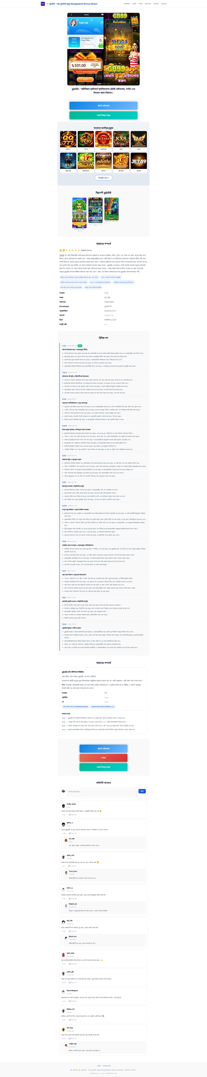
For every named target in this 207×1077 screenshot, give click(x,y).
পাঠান (142, 791)
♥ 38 (63, 833)
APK (134, 4)
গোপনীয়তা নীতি (106, 1066)
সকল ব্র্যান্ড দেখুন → (103, 178)
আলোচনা (164, 4)
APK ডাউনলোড (103, 105)
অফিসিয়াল (127, 4)
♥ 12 (63, 1001)
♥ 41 (63, 964)
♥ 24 (63, 983)
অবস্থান (156, 4)
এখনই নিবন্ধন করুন (103, 115)
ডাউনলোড (148, 4)
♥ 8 (63, 866)
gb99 (61, 255)
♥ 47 (63, 1020)
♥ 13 (63, 931)
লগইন (140, 4)
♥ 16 (63, 815)
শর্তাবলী (99, 1066)
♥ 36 (63, 899)
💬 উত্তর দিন (72, 815)
